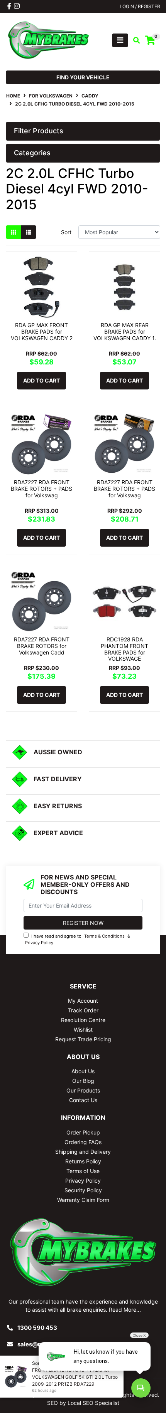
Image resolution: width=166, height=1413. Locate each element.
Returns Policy (83, 1161)
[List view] (28, 232)
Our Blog (83, 1080)
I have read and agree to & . (77, 939)
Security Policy (83, 1190)
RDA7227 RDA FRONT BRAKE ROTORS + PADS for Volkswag (41, 488)
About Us (83, 1071)
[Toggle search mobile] (134, 40)
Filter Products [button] (38, 131)
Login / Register (140, 6)
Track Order (83, 1010)
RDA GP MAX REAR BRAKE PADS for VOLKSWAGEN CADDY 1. (124, 331)
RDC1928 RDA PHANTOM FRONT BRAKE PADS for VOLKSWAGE (124, 649)
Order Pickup (83, 1132)
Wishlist (83, 1029)
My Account (83, 1000)
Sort (66, 232)
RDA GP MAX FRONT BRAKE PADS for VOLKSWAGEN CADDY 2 (42, 331)
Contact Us (83, 1100)
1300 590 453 (37, 1327)
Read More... (125, 1309)
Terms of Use (83, 1171)
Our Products (83, 1090)
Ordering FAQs (83, 1142)
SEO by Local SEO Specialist (83, 1403)
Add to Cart (41, 380)
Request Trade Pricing (83, 1039)
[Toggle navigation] (120, 40)
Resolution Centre (83, 1020)
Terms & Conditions (104, 936)
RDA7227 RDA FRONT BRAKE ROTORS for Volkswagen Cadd (41, 646)
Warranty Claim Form (83, 1200)
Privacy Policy (39, 942)
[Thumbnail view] (13, 232)
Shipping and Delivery (83, 1151)
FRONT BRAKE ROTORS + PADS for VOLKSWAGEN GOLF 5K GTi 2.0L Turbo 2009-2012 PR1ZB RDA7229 (75, 1377)
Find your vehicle (83, 77)
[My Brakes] (48, 39)
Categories (32, 153)
